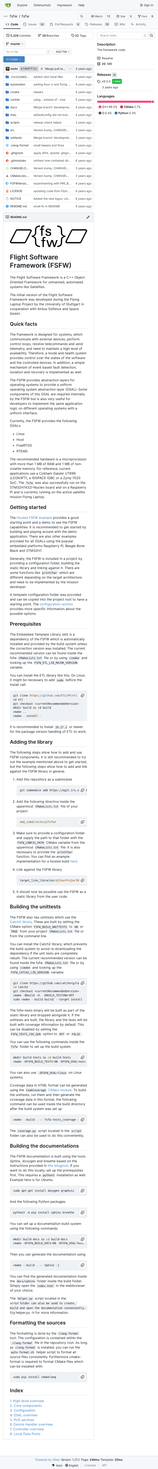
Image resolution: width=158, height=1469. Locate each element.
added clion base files (48, 76)
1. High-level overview (27, 1401)
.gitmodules (18, 160)
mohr (14, 68)
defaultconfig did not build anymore (58, 115)
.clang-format (19, 145)
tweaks (38, 92)
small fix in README (47, 206)
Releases (104, 75)
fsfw (13, 16)
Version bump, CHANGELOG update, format (63, 130)
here (73, 861)
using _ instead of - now (49, 99)
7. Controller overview (27, 1429)
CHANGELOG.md (19, 168)
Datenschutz (42, 5)
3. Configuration (22, 1410)
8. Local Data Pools (25, 1434)
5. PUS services (22, 1420)
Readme (107, 58)
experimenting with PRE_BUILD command (61, 183)
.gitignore (16, 153)
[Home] (8, 5)
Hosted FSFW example (34, 518)
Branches (50, 35)
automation (17, 84)
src (12, 130)
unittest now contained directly (54, 160)
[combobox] (27, 52)
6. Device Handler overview (31, 1424)
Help (81, 5)
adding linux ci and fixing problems (57, 84)
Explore (22, 5)
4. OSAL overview (23, 1415)
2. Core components (26, 1406)
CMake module (60, 1090)
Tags (80, 35)
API (104, 1465)
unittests (16, 137)
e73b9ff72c (29, 68)
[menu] (56, 1465)
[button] (97, 16)
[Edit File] (88, 217)
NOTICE (15, 198)
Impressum (64, 5)
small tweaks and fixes (49, 145)
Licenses (90, 1465)
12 (108, 16)
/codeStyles (19, 76)
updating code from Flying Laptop (57, 191)
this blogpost (58, 1165)
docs (13, 107)
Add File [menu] (61, 51)
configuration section (56, 604)
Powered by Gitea (47, 1459)
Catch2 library (21, 922)
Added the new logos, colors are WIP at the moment (68, 198)
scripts (14, 122)
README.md (18, 206)
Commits (20, 35)
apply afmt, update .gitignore (53, 153)
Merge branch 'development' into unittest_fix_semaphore (72, 137)
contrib (15, 99)
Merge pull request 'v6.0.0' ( (64, 68)
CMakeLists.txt (19, 175)
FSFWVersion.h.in (19, 183)
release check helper (48, 122)
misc (13, 115)
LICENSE (16, 191)
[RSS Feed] (81, 16)
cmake (14, 92)
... (70, 68)
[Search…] (151, 35)
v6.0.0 (106, 81)
